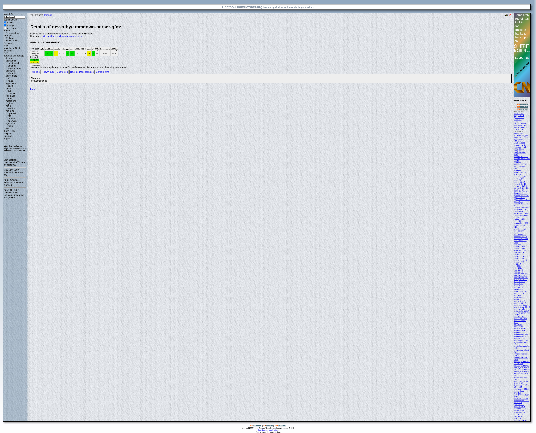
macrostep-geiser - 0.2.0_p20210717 (521, 279)
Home (7, 30)
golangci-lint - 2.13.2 (521, 196)
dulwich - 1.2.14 (520, 172)
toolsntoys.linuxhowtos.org (14, 150)
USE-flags (9, 38)
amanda (12, 66)
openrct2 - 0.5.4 (520, 317)
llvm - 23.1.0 (518, 270)
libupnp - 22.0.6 (520, 262)
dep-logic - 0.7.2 (520, 165)
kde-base (10, 96)
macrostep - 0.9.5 (520, 276)
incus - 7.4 (517, 120)
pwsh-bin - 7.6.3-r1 (521, 334)
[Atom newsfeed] (522, 110)
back (32, 89)
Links (6, 128)
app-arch (10, 71)
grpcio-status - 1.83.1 (522, 200)
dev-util (9, 88)
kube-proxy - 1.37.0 (521, 239)
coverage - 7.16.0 (520, 163)
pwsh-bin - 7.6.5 (520, 336)
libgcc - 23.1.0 (519, 258)
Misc (6, 45)
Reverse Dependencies (82, 72)
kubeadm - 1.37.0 (520, 245)
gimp (10, 103)
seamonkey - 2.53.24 (522, 389)
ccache (11, 93)
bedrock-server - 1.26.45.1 (520, 140)
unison (11, 118)
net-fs (8, 106)
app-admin (11, 61)
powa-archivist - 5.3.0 (522, 329)
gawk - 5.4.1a (519, 190)
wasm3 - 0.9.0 (519, 411)
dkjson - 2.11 (518, 170)
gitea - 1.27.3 (519, 118)
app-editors (11, 76)
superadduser (15, 68)
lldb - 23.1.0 (518, 268)
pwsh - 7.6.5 (518, 332)
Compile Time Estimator (11, 41)
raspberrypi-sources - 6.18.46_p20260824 (522, 370)
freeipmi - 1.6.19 (520, 184)
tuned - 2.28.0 (519, 129)
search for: (9, 14)
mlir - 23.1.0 (518, 288)
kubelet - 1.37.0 (519, 248)
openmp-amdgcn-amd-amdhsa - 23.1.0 (522, 306)
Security (8, 51)
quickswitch (14, 63)
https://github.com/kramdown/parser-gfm (62, 36)
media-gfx (11, 101)
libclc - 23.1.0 (519, 252)
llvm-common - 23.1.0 (522, 274)
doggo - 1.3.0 (519, 116)
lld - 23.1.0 (518, 266)
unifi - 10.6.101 (519, 407)
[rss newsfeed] (522, 107)
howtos (10, 22)
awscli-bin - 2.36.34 (521, 137)
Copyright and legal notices (268, 430)
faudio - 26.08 (519, 178)
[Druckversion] (506, 15)
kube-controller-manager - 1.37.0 (520, 236)
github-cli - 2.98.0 (520, 192)
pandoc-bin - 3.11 (520, 319)
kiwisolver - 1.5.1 (520, 229)
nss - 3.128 (518, 295)
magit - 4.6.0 (518, 284)
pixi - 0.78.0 (518, 325)
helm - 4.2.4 (518, 202)
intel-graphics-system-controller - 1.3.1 (522, 208)
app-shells (11, 83)
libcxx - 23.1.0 (519, 254)
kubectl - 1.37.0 (519, 247)
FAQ (6, 53)
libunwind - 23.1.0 (520, 260)
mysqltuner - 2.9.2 (520, 291)
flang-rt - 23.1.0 (519, 182)
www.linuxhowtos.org (17, 148)
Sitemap (8, 136)
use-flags (11, 28)
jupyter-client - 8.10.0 (522, 223)
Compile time (102, 72)
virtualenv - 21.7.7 (520, 409)
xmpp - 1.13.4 (519, 414)
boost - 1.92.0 (519, 114)
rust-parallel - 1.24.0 (521, 127)
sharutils (12, 73)
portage (10, 25)
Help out (8, 133)
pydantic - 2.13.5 (520, 338)
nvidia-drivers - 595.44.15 (519, 298)
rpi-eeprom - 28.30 (521, 381)
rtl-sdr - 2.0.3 (518, 383)
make (10, 126)
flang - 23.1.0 (519, 180)
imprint (7, 138)
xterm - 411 (518, 416)
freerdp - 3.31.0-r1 (520, 186)
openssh (12, 113)
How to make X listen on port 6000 (14, 163)
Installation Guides (13, 48)
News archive (12, 33)
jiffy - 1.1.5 (517, 221)
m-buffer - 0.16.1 (520, 125)
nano (10, 81)
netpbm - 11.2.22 (520, 293)
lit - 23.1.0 (517, 264)
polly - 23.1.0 (518, 327)
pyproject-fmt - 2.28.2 (522, 340)
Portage (8, 35)
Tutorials (35, 72)
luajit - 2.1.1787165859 (520, 123)
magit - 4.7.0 (518, 286)
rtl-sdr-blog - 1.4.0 (520, 385)
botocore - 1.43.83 (520, 145)
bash (10, 86)
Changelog (62, 72)
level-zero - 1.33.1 (520, 250)
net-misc (10, 111)
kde (10, 98)
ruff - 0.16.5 (518, 387)
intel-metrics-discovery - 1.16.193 (521, 212)
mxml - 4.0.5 (518, 289)
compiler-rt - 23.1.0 (521, 157)
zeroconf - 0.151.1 (520, 420)
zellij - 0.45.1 (518, 418)
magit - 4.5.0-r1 (519, 282)
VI (9, 78)
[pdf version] (510, 15)
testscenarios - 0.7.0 (521, 401)
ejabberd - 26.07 (520, 176)
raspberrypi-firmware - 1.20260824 (522, 363)
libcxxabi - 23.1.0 (520, 256)
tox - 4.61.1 (518, 403)
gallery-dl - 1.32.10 (521, 188)
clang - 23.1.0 (519, 149)
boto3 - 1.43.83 (519, 143)
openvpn (12, 121)
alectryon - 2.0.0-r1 (521, 135)
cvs (9, 91)
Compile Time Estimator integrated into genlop (14, 195)
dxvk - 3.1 (517, 174)
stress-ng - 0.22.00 (521, 399)
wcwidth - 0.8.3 (519, 412)
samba (11, 108)
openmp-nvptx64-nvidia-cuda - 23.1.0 (521, 310)
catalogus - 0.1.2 (520, 147)
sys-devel (10, 123)
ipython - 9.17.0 (519, 219)
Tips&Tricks (9, 131)
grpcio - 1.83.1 (519, 198)
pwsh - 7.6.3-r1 (519, 330)
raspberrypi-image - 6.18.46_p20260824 (521, 367)
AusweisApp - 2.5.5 (521, 133)
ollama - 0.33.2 (519, 301)
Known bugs (48, 72)
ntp (9, 116)
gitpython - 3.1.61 (520, 194)
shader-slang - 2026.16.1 (519, 392)
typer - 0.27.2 (519, 405)
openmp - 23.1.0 (520, 303)
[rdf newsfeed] (522, 105)
